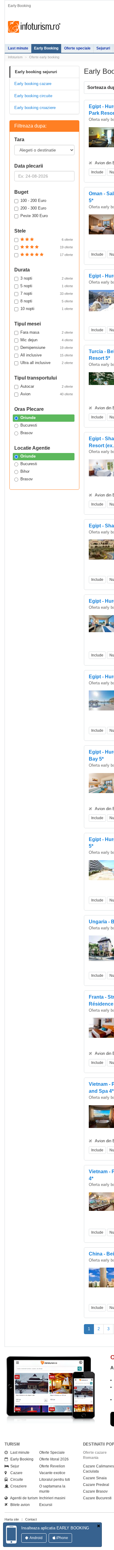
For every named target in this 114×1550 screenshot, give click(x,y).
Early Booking (46, 48)
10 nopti (46, 308)
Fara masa (46, 332)
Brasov (26, 433)
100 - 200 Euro (33, 200)
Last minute (18, 48)
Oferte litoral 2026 (54, 1459)
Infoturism (34, 27)
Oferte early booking (44, 57)
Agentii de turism (23, 1498)
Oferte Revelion (52, 1466)
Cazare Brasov (95, 1491)
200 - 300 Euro (33, 208)
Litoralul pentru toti (54, 1479)
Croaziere (17, 1486)
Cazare (15, 1473)
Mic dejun (46, 340)
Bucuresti (28, 425)
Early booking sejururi (36, 72)
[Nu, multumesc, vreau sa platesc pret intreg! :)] (98, 1526)
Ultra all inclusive (46, 362)
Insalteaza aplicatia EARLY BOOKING (55, 1528)
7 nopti (46, 293)
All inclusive (46, 355)
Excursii (45, 1505)
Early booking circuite (33, 96)
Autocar (46, 386)
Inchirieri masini (52, 1498)
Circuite (15, 1479)
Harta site (12, 1519)
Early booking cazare (32, 83)
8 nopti (46, 301)
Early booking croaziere (35, 107)
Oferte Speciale (52, 1452)
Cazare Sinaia (95, 1478)
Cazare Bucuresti (97, 1498)
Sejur (13, 1466)
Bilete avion (19, 1505)
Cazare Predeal (96, 1485)
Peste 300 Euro (34, 215)
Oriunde (28, 417)
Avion (46, 394)
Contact (31, 1519)
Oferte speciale (77, 48)
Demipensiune (46, 347)
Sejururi (103, 48)
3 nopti (46, 278)
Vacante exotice (52, 1473)
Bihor (24, 471)
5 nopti (46, 286)
